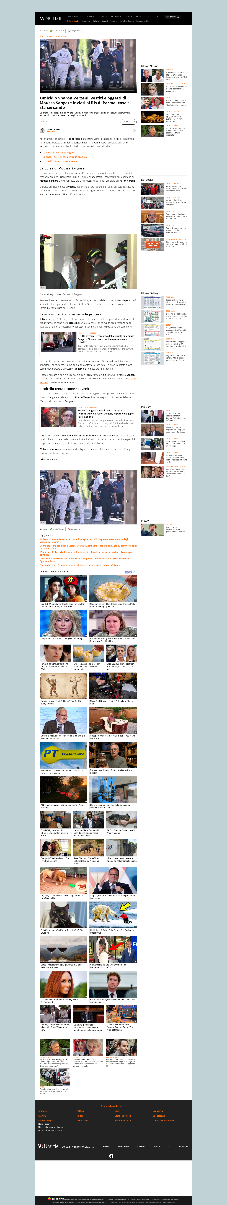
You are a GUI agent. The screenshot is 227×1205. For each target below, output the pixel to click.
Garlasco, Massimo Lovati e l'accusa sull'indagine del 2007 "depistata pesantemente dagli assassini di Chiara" (84, 540)
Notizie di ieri (44, 1124)
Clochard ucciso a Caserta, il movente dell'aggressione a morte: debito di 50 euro (80, 565)
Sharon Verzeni (49, 459)
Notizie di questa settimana (50, 1127)
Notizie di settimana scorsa (50, 1130)
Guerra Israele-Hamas (164, 1120)
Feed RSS (105, 1147)
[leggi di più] (134, 130)
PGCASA (110, 1199)
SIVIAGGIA (145, 1199)
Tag (169, 1147)
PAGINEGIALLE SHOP (97, 1199)
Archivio (156, 1147)
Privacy (71, 1202)
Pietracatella (85, 21)
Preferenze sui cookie (93, 1202)
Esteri (117, 1111)
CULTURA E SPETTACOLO (175, 84)
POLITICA (103, 17)
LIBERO (67, 1199)
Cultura (42, 1116)
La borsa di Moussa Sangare (58, 152)
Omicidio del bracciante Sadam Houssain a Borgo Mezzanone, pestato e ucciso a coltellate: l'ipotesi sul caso (85, 560)
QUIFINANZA (154, 1199)
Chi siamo (55, 1202)
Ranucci (105, 21)
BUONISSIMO (165, 1199)
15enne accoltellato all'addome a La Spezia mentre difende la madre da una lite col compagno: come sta (86, 553)
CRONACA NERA (61, 36)
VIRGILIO (74, 1199)
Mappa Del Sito (123, 1147)
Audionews (171, 17)
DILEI (139, 1199)
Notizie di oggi (45, 1120)
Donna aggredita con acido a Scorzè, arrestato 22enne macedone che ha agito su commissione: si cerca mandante (88, 547)
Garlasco (96, 21)
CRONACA (90, 17)
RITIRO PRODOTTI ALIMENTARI (177, 239)
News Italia (183, 1147)
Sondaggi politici (142, 21)
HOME (42, 36)
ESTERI (129, 17)
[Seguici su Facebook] (111, 1157)
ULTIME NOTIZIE (74, 17)
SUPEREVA (175, 1199)
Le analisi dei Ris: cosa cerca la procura (65, 156)
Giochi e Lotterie (123, 1116)
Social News (159, 1116)
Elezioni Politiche (123, 1120)
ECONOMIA (116, 17)
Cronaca (42, 1111)
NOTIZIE (54, 18)
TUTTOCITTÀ (131, 1199)
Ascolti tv (113, 21)
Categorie (141, 1147)
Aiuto (104, 1202)
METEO (169, 524)
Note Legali (64, 1202)
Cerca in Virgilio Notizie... (76, 1146)
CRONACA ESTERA (173, 112)
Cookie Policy (80, 1202)
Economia (158, 1111)
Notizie (51, 1146)
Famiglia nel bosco (127, 21)
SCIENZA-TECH (142, 17)
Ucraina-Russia (84, 1120)
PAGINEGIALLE (83, 1199)
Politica (80, 1111)
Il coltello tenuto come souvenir (61, 161)
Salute (80, 1116)
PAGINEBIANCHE (120, 1199)
